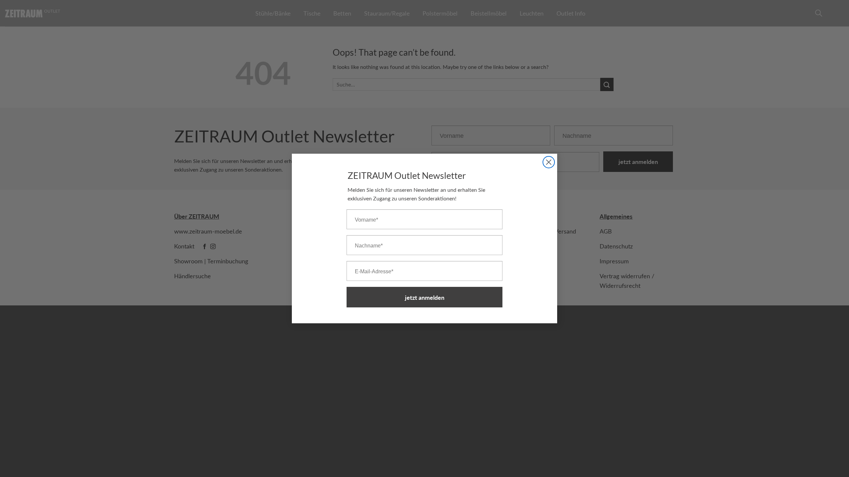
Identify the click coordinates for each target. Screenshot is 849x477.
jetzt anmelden (424, 297)
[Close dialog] (549, 162)
